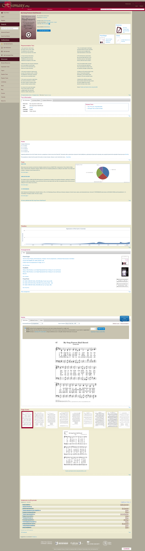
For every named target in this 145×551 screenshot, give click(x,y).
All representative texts (26, 95)
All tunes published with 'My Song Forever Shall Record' (33, 200)
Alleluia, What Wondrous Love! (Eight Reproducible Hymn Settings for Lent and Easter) (42, 269)
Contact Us (67, 549)
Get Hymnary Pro (94, 549)
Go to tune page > (24, 172)
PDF (45, 20)
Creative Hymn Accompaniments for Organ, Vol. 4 (34, 262)
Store (69, 9)
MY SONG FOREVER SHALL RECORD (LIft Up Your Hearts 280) (37, 284)
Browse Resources (5, 63)
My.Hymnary (47, 26)
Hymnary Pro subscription (40, 331)
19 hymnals (44, 17)
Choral (118, 35)
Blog (2, 89)
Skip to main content (4, 0)
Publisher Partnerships (83, 549)
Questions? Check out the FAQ (98, 331)
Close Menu (6, 12)
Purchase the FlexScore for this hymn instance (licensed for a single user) (47, 328)
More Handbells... (26, 276)
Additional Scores (34, 320)
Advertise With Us (74, 549)
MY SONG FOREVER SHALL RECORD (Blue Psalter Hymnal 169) (37, 281)
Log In (2, 16)
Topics (2, 70)
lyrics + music (54, 22)
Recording (46, 23)
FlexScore (119, 25)
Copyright (59, 549)
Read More (68, 157)
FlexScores (25, 320)
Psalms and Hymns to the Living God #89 (89, 87)
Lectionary (3, 81)
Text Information (26, 100)
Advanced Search (5, 32)
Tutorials (3, 97)
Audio (41, 320)
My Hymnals (7, 51)
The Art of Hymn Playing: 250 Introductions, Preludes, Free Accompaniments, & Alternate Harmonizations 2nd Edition (48, 258)
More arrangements (25, 291)
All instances (24, 532)
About (55, 549)
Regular (46, 95)
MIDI (43, 23)
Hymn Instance (61, 323)
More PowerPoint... (26, 287)
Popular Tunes (4, 78)
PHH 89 (126, 154)
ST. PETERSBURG (25, 189)
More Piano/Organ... (26, 265)
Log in (136, 6)
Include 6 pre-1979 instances (27, 530)
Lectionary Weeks (36, 100)
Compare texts (35, 95)
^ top (129, 95)
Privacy (63, 549)
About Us (3, 100)
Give (89, 549)
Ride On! (25, 273)
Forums (3, 93)
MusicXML (48, 20)
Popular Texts (4, 74)
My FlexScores (7, 47)
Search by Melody (5, 36)
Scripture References (47, 100)
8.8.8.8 (31, 107)
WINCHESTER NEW (25, 176)
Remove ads (128, 3)
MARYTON (23, 164)
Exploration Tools (5, 66)
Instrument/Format (27, 323)
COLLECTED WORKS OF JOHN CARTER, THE (33, 260)
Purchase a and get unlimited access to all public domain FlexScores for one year (51, 331)
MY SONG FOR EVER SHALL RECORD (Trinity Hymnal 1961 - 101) (38, 283)
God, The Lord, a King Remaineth (95, 106)
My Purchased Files (8, 55)
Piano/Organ (103, 35)
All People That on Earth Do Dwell (95, 108)
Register (141, 6)
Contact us (34, 536)
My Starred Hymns (8, 43)
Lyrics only (48, 22)
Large (49, 95)
